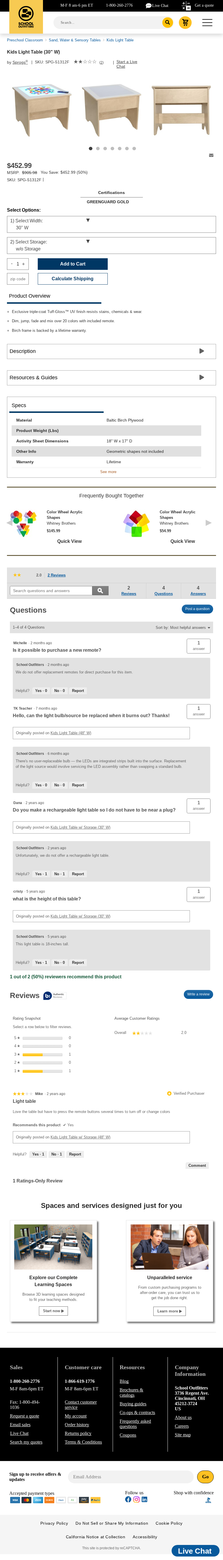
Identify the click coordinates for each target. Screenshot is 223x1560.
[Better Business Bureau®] (208, 1499)
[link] (85, 62)
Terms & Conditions (83, 1442)
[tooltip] (38, 996)
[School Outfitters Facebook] (128, 1500)
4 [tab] (112, 148)
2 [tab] (97, 148)
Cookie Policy (169, 1523)
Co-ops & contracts (137, 1412)
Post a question (197, 609)
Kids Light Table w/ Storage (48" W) (80, 1137)
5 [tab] (119, 148)
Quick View (69, 541)
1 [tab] (90, 148)
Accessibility (145, 1537)
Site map (183, 1434)
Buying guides (133, 1403)
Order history (77, 1424)
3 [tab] (105, 148)
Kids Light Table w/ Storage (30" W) (80, 827)
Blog (124, 1381)
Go (205, 1477)
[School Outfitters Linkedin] (144, 1500)
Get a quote (204, 5)
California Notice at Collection (95, 1537)
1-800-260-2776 (119, 5)
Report (78, 691)
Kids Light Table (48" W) (71, 733)
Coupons (128, 1435)
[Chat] (149, 5)
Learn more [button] (168, 1311)
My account (76, 1415)
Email (20, 1424)
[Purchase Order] (72, 1499)
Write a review (200, 995)
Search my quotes (26, 1442)
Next (210, 527)
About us (183, 1417)
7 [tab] (134, 148)
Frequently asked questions (135, 1424)
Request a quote (24, 1415)
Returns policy (78, 1433)
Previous (10, 527)
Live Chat (160, 5)
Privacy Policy (54, 1523)
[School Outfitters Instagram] (136, 1501)
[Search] (167, 22)
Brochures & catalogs (131, 1392)
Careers (182, 1426)
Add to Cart (72, 263)
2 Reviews (58, 575)
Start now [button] (52, 1311)
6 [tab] (127, 148)
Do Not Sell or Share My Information (111, 1523)
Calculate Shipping (72, 278)
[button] (198, 646)
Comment (197, 1165)
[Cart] (185, 22)
